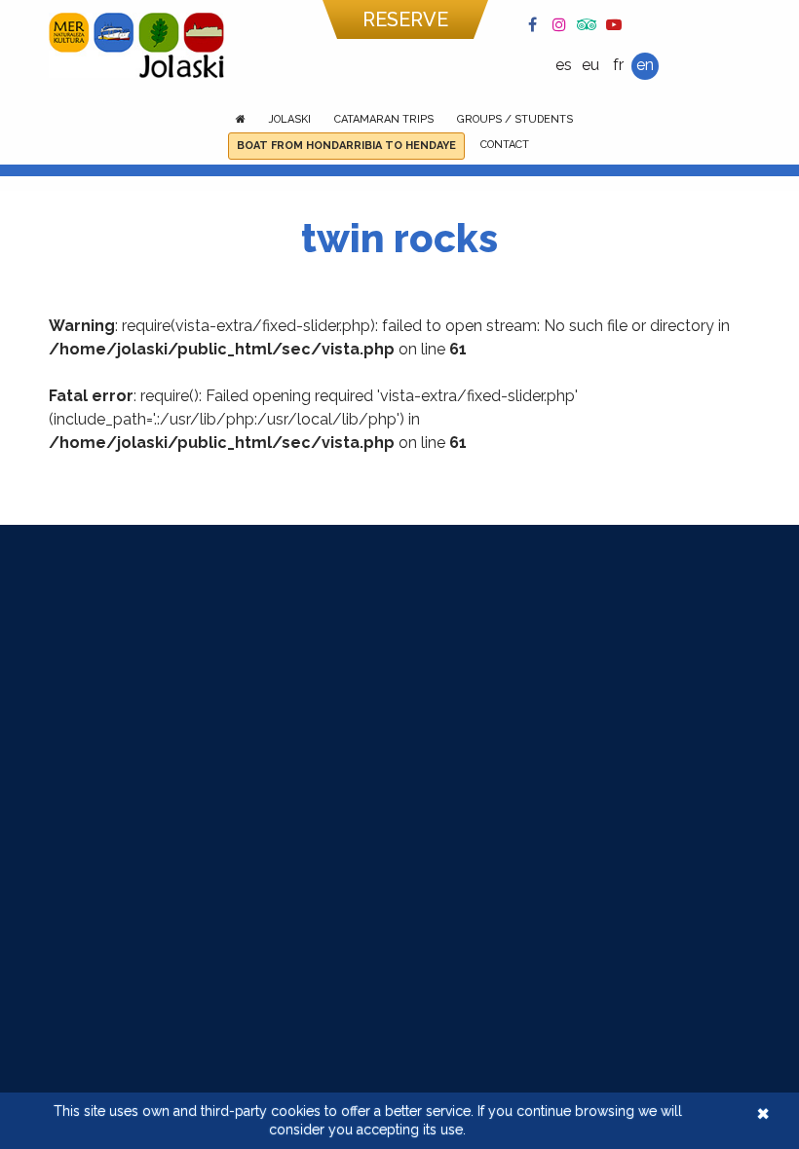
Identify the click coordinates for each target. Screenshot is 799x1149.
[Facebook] (532, 23)
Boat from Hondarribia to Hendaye (346, 145)
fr (618, 65)
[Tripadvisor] (586, 23)
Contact (504, 144)
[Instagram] (559, 23)
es (563, 65)
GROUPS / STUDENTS (515, 119)
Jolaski (290, 119)
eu (590, 65)
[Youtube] (614, 23)
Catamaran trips (384, 119)
